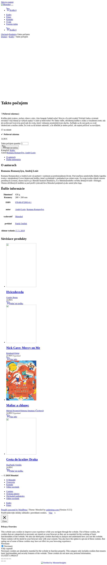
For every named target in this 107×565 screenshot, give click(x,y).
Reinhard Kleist (12, 353)
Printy (8, 17)
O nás (8, 22)
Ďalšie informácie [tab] (13, 159)
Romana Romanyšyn (35, 209)
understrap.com (52, 510)
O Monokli (10, 480)
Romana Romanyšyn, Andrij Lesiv (21, 153)
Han (8, 465)
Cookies (9, 491)
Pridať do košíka (11, 148)
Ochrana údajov (12, 494)
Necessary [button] (5, 543)
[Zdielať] (5, 558)
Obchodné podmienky (15, 496)
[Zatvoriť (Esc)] (2, 558)
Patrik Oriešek (21, 223)
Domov (4, 37)
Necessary (8, 546)
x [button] (54, 513)
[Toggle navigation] (12, 5)
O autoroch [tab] (11, 157)
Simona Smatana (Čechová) (32, 411)
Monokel (19, 216)
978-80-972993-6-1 (23, 202)
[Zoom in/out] (10, 558)
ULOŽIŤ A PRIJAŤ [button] (9, 556)
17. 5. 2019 (20, 231)
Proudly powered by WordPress (14, 510)
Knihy (8, 15)
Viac (50, 513)
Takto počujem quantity (10, 143)
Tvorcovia (10, 482)
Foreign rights (12, 24)
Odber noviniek (12, 487)
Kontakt (9, 19)
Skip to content (7, 2)
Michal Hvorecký (13, 411)
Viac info (13, 359)
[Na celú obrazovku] (7, 558)
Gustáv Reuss (12, 297)
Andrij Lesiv (20, 209)
